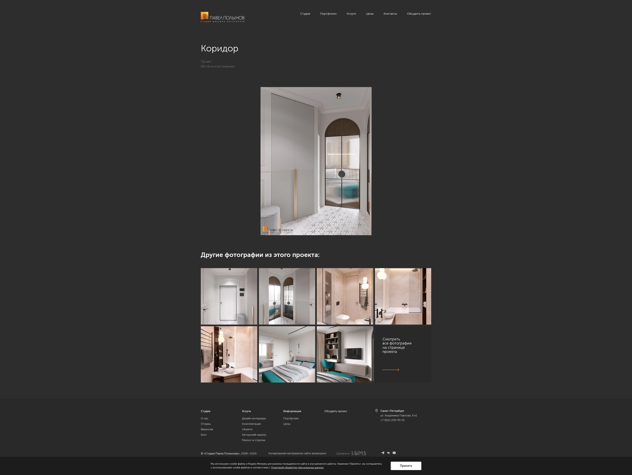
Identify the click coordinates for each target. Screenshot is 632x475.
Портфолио (328, 13)
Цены (370, 13)
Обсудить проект (419, 13)
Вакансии (207, 429)
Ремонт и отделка (253, 440)
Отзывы (206, 423)
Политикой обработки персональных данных (297, 467)
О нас (204, 418)
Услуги (351, 13)
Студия (305, 13)
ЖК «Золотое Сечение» (218, 66)
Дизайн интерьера (254, 418)
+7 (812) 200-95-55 (393, 420)
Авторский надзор (254, 434)
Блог (204, 434)
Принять (406, 466)
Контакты (390, 13)
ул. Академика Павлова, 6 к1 (399, 415)
